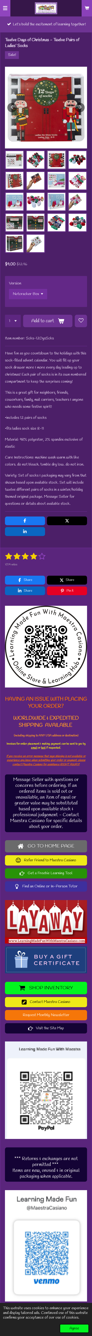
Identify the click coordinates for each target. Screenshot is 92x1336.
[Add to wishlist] (81, 321)
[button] (14, 159)
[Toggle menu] (5, 8)
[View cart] (87, 8)
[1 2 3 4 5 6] (13, 321)
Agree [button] (74, 1328)
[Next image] (80, 107)
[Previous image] (12, 107)
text (43, 748)
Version (15, 283)
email (34, 748)
